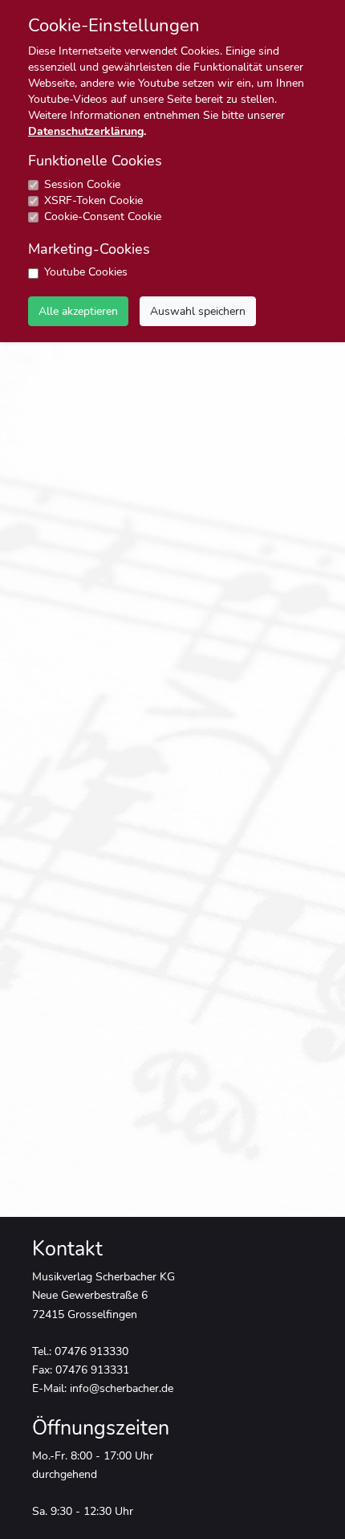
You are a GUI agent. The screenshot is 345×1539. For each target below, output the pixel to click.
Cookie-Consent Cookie (102, 216)
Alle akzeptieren (78, 311)
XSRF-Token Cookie (93, 200)
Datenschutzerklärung (86, 131)
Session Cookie (82, 184)
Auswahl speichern (198, 311)
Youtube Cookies (86, 272)
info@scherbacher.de (121, 1388)
